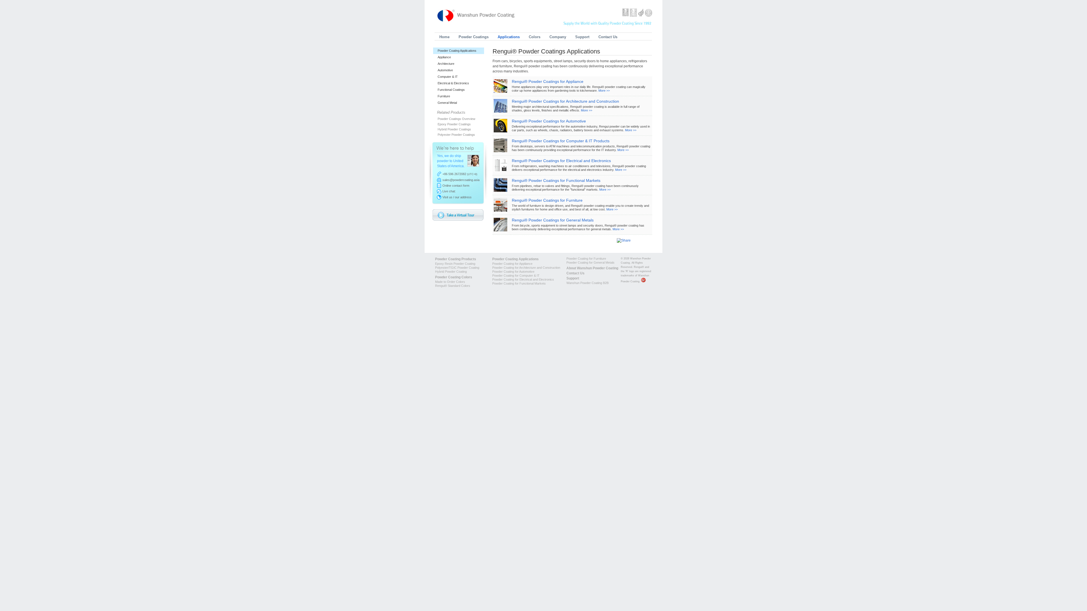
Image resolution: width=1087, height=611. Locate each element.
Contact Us (607, 37)
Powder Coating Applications (457, 50)
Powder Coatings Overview (456, 119)
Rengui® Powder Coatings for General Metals (553, 220)
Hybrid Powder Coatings (454, 129)
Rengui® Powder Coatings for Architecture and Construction (565, 101)
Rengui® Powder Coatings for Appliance (547, 81)
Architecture (446, 63)
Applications (509, 37)
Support (582, 37)
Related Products (451, 112)
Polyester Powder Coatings (456, 134)
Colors (534, 37)
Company (557, 37)
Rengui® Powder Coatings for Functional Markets (556, 180)
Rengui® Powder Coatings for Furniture (547, 200)
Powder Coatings (474, 37)
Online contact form (455, 185)
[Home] (476, 14)
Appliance (444, 57)
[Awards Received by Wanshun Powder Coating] (637, 16)
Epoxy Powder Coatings (454, 124)
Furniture (444, 96)
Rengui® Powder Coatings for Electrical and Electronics (561, 160)
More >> (604, 90)
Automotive (445, 70)
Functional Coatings (451, 89)
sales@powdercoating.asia (461, 180)
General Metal (447, 102)
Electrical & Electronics (453, 83)
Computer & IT (448, 76)
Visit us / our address (457, 197)
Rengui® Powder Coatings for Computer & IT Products (560, 141)
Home (444, 37)
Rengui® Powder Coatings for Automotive (549, 121)
